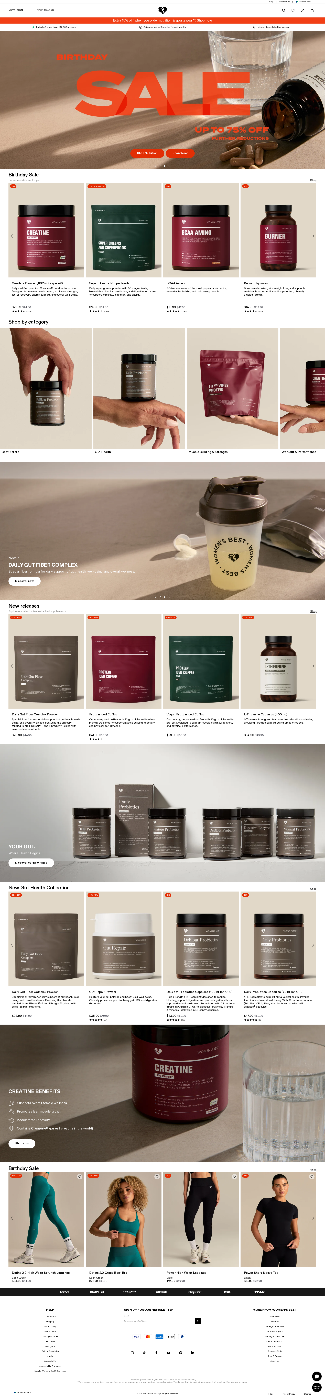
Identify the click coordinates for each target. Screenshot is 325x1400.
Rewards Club (274, 1351)
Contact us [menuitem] (284, 1)
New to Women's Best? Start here (50, 1371)
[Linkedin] (192, 1353)
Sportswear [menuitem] (45, 10)
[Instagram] (132, 1353)
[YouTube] (168, 1353)
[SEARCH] (284, 10)
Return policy (50, 1326)
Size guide (50, 1346)
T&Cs (270, 1394)
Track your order (50, 1336)
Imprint (50, 1356)
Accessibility (50, 1361)
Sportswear (274, 1316)
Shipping (50, 1321)
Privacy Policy (288, 1394)
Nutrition (275, 1321)
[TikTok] (144, 1353)
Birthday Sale (274, 1346)
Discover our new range (31, 863)
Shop (313, 180)
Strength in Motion (275, 1326)
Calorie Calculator (50, 1351)
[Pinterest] (180, 1353)
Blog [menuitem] (271, 1)
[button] (303, 2)
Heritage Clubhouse (274, 1336)
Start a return (50, 1331)
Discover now (24, 581)
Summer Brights (275, 1331)
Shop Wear (180, 153)
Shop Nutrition (147, 153)
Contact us (50, 1316)
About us (274, 1361)
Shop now (22, 1143)
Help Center (50, 1341)
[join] (198, 1321)
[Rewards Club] (317, 1387)
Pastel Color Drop (274, 1341)
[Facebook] (156, 1353)
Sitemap (307, 1394)
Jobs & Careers (275, 1356)
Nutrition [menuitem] (15, 10)
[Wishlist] (293, 10)
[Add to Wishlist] (79, 1176)
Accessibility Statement (50, 1366)
